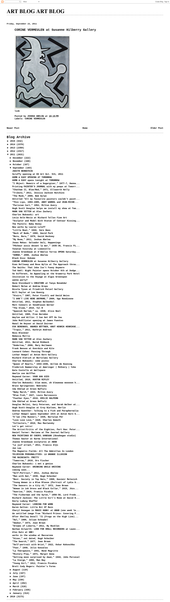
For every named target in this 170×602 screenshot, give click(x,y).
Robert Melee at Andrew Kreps (30, 286)
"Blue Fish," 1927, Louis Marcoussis (34, 395)
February (18, 590)
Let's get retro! (22, 426)
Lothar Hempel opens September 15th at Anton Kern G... (46, 414)
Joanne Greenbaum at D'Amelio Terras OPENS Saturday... (46, 252)
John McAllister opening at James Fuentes (37, 320)
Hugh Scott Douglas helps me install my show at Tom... (46, 208)
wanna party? (20, 280)
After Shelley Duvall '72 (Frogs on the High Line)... (45, 516)
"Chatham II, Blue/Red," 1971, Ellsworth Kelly (41, 189)
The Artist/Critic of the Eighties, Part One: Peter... (46, 429)
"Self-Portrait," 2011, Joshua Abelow (35, 473)
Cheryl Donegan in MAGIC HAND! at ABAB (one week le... (46, 510)
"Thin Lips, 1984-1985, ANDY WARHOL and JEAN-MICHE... (45, 202)
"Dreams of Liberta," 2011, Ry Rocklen (35, 526)
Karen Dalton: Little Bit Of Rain (32, 507)
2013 (13, 148)
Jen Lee (16, 448)
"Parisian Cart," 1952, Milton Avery (34, 205)
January (18, 593)
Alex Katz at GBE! (23, 532)
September (19, 168)
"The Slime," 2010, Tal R (27, 308)
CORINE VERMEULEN (35, 118)
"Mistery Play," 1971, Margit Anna (33, 554)
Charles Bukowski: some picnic (30, 361)
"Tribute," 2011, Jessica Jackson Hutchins (38, 193)
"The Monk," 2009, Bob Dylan (29, 196)
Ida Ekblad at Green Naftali (29, 389)
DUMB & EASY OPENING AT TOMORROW (32, 177)
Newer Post (13, 128)
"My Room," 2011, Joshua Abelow (31, 239)
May (15, 580)
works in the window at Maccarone (32, 535)
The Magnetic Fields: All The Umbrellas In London (42, 451)
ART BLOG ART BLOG (36, 11)
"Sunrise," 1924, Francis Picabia (32, 491)
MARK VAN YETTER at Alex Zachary (32, 211)
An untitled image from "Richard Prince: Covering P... (46, 513)
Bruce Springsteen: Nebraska (29, 386)
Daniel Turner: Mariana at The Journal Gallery (41, 432)
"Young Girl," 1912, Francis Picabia (34, 563)
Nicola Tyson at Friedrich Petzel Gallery (37, 289)
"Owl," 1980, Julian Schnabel (30, 520)
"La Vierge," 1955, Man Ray (28, 560)
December (18, 158)
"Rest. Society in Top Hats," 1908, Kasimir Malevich (44, 479)
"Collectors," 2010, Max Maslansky (33, 423)
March (16, 586)
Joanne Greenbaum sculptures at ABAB (34, 442)
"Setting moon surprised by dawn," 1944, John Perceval (46, 557)
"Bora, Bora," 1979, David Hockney (33, 236)
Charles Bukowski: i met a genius (32, 463)
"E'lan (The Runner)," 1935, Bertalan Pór (37, 417)
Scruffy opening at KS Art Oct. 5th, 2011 (37, 174)
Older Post (157, 128)
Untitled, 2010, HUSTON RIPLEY (30, 379)
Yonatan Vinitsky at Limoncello (31, 249)
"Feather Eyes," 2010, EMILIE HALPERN (35, 398)
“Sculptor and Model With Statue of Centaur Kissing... (46, 221)
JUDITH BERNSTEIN (22, 171)
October (18, 164)
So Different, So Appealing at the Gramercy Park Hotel (46, 274)
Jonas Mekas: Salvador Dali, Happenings (36, 242)
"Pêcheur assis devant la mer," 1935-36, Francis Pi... (46, 246)
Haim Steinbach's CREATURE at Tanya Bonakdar (39, 283)
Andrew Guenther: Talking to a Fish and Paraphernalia (45, 411)
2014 (13, 144)
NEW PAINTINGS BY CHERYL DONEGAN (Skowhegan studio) (44, 435)
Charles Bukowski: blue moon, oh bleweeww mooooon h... (46, 382)
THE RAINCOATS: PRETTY (25, 457)
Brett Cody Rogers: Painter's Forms (34, 566)
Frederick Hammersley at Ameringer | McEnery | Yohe (44, 367)
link (17, 111)
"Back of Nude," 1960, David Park (32, 233)
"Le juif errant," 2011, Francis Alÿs (35, 445)
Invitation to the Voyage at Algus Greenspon (39, 277)
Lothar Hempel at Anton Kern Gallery (34, 355)
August (17, 570)
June (16, 576)
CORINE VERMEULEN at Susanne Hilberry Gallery (40, 261)
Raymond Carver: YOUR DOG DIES (30, 376)
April (16, 583)
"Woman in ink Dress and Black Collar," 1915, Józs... (45, 488)
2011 (13, 154)
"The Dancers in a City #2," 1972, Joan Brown (40, 485)
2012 (13, 151)
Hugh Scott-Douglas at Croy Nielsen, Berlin (39, 407)
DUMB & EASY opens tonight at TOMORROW (35, 180)
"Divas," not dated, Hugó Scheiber (33, 538)
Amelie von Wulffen (23, 373)
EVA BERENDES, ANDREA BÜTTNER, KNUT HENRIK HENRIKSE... (46, 326)
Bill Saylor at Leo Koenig (28, 292)
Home (85, 128)
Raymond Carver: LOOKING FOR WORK (32, 504)
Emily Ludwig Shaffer (25, 501)
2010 (13, 596)
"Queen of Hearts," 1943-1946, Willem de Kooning (42, 364)
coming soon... (21, 470)
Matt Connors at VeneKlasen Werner (33, 305)
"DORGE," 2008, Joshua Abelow (30, 255)
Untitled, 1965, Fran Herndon (30, 314)
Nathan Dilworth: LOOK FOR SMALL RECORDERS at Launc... (46, 529)
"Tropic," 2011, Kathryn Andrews (32, 330)
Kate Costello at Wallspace (28, 370)
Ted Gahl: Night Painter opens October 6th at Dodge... (46, 270)
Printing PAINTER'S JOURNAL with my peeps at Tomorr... (46, 186)
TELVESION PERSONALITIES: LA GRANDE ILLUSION (39, 454)
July (16, 573)
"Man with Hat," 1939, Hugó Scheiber (34, 476)
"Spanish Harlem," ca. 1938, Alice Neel (36, 311)
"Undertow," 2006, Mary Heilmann (32, 345)
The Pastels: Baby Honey (27, 224)
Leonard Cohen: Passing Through (31, 351)
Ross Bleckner (20, 333)
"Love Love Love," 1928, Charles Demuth (36, 420)
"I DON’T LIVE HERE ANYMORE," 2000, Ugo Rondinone (42, 298)
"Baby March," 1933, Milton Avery (32, 392)
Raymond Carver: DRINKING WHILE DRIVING (36, 467)
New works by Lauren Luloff (28, 227)
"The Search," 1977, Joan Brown (31, 541)
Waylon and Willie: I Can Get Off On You (37, 317)
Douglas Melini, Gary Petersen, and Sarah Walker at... (46, 404)
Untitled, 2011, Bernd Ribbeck (30, 342)
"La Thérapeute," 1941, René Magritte (35, 551)
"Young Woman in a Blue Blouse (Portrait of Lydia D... (46, 482)
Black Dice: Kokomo (23, 258)
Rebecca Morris (21, 336)
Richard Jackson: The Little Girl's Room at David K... (46, 498)
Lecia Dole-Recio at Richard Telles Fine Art (39, 217)
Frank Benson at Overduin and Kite (33, 348)
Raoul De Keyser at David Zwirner (32, 323)
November (18, 161)
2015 (13, 141)
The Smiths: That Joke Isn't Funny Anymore (38, 267)
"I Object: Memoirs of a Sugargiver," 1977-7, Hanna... (46, 183)
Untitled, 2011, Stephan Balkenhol (33, 302)
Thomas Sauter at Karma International (35, 439)
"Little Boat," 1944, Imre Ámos (31, 230)
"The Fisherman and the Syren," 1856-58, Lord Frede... (46, 495)
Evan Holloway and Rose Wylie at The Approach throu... (46, 264)
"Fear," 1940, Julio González (30, 548)
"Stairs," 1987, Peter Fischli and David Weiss (41, 295)
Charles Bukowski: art (25, 214)
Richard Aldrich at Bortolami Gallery (35, 358)
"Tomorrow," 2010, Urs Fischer (30, 460)
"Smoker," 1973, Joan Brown (28, 523)
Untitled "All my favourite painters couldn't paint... (46, 199)
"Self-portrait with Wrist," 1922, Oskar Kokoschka (43, 544)
